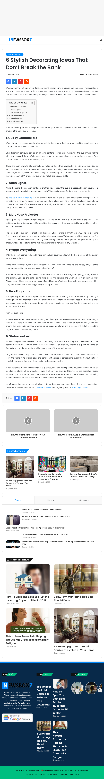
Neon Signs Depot (80, 387)
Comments (84, 500)
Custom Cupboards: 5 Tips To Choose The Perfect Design (84, 475)
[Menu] (3, 41)
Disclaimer (63, 774)
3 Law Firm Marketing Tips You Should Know (43, 741)
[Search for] (101, 41)
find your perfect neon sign (21, 197)
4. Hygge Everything (17, 115)
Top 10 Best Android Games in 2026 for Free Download (44, 695)
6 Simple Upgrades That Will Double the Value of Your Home (19, 483)
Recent (50, 500)
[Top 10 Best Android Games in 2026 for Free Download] (44, 681)
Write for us (40, 774)
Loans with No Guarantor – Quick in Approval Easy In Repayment (35, 528)
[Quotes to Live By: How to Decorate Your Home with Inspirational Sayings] (52, 464)
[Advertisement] (52, 18)
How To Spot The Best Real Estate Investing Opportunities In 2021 (27, 598)
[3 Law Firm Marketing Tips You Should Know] (76, 579)
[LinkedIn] (14, 81)
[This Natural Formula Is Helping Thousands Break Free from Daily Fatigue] (28, 620)
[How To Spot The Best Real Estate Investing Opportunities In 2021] (28, 579)
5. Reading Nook (16, 118)
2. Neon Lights (15, 110)
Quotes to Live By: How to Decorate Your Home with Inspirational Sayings (50, 476)
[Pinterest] (20, 81)
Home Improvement (15, 54)
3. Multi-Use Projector (18, 112)
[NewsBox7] (20, 40)
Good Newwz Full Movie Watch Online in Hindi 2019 (45, 534)
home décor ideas (43, 387)
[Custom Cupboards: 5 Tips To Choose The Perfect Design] (84, 464)
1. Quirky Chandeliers (17, 107)
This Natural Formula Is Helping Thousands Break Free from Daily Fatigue (27, 639)
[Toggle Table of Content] (31, 103)
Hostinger (84, 770)
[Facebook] (8, 81)
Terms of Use (74, 774)
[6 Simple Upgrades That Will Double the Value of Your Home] (20, 467)
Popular (18, 500)
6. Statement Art (16, 121)
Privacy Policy (52, 774)
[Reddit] (26, 81)
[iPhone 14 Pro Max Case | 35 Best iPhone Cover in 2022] (13, 520)
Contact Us (29, 774)
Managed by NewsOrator (53, 770)
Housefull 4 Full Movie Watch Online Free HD (42, 509)
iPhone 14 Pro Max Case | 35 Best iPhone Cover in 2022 (46, 516)
